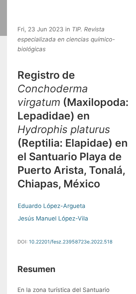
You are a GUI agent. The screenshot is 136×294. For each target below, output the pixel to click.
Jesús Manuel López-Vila (53, 218)
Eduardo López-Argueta (51, 205)
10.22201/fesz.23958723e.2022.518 (71, 242)
